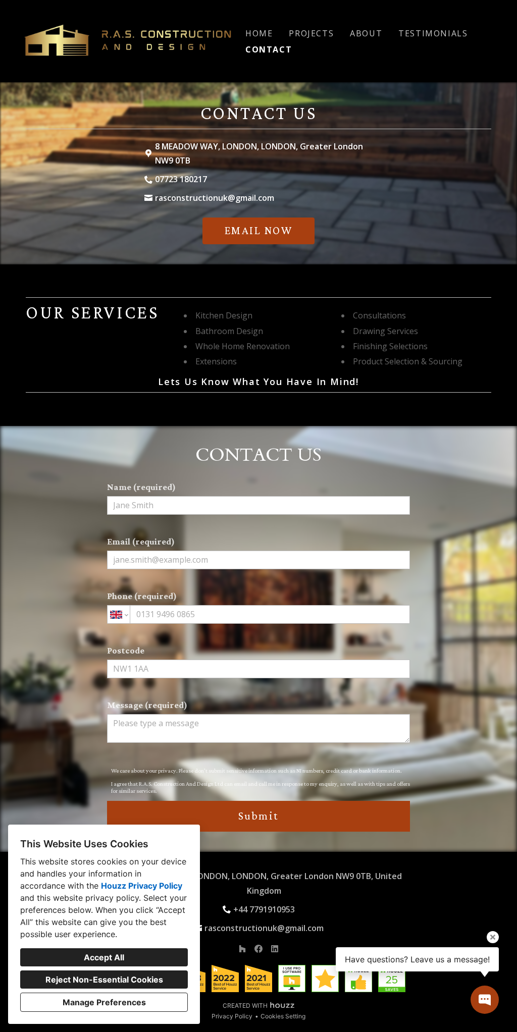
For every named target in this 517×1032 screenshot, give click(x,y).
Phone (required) (142, 596)
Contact (268, 49)
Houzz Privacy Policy (141, 886)
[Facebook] (258, 948)
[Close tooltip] (493, 937)
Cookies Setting (283, 1016)
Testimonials (433, 33)
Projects (311, 33)
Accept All (104, 957)
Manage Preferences (104, 1002)
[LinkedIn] (274, 948)
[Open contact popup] (485, 1000)
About (366, 33)
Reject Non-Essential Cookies (104, 979)
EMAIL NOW (259, 230)
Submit (258, 815)
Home (259, 33)
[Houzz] (242, 948)
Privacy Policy (232, 1016)
